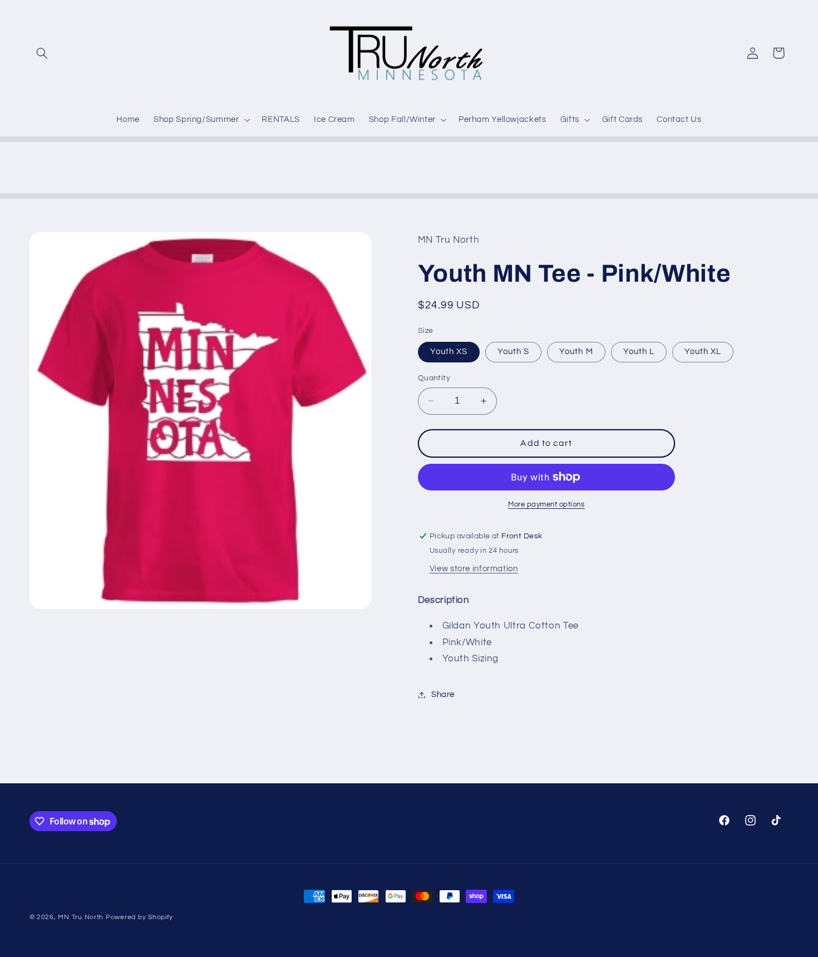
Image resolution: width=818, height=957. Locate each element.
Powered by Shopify (139, 917)
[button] (42, 53)
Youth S (513, 351)
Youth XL (702, 351)
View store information (474, 569)
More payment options (546, 504)
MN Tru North (81, 917)
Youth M (576, 351)
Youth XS (448, 351)
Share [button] (443, 694)
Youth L (638, 351)
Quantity (434, 378)
